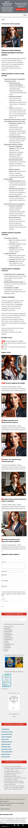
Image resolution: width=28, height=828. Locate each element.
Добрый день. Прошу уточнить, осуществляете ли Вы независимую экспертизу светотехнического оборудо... (15, 778)
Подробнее (3, 824)
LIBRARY (3, 19)
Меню (25, 15)
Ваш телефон (4, 580)
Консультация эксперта (14, 762)
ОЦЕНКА (6, 641)
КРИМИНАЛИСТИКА (8, 634)
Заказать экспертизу (21, 9)
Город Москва (5, 729)
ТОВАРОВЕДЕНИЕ (8, 639)
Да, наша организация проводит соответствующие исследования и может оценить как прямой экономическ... (14, 787)
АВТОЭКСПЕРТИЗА (8, 631)
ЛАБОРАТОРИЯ (7, 636)
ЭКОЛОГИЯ (6, 642)
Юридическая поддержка (14, 614)
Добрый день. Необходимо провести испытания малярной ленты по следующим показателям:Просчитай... (14, 782)
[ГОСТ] (14, 709)
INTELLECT (6, 649)
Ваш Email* (4, 571)
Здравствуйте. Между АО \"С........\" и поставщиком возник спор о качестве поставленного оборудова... (13, 773)
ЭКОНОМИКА (7, 646)
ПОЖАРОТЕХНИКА (8, 630)
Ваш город (4, 586)
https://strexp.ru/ (5, 321)
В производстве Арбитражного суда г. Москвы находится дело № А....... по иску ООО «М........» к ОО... (15, 768)
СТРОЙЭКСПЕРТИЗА (8, 626)
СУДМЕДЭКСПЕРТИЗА (9, 644)
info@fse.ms (21, 7)
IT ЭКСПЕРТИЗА (7, 633)
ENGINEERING (7, 628)
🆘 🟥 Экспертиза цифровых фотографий (12, 341)
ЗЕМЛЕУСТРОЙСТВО (8, 638)
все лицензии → (5, 688)
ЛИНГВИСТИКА (7, 647)
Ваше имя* (4, 575)
